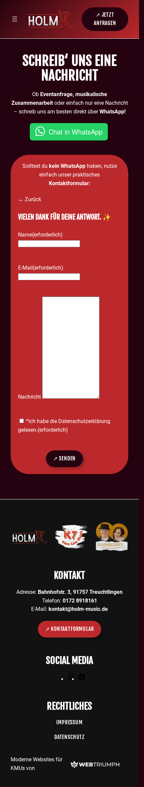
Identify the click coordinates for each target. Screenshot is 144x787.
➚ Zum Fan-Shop (32, 145)
